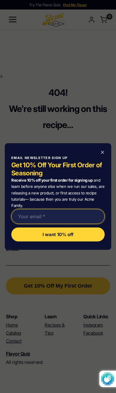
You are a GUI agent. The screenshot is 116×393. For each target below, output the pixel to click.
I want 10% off (58, 234)
